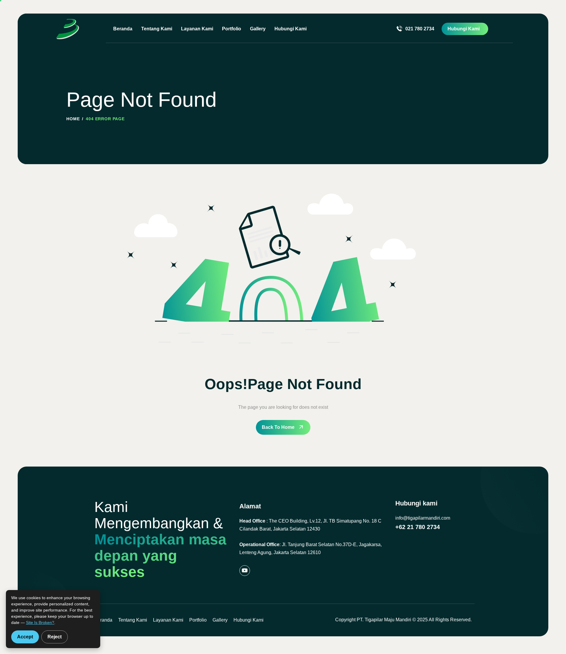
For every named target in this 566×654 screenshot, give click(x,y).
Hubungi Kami (290, 28)
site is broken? (40, 622)
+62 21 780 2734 (417, 527)
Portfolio (231, 28)
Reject (54, 636)
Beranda (122, 28)
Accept (25, 636)
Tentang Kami (156, 28)
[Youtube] (244, 570)
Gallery (258, 28)
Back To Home (278, 427)
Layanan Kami (197, 28)
